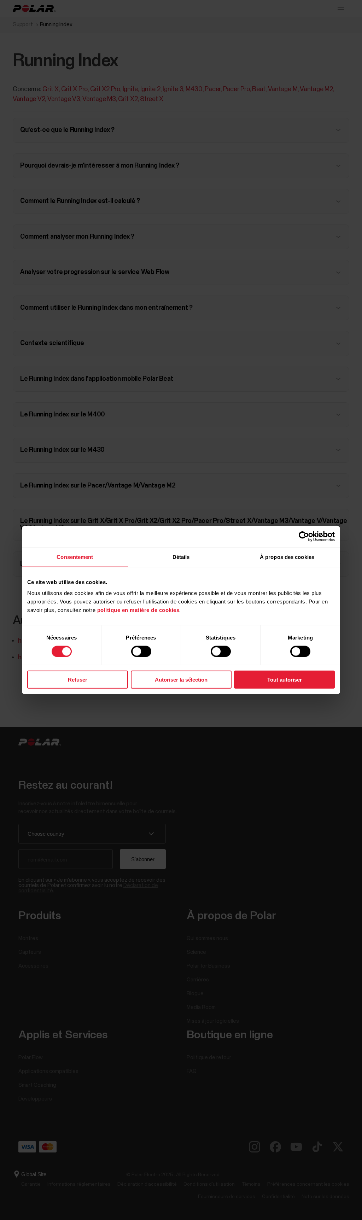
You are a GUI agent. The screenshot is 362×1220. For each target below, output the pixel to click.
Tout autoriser (284, 680)
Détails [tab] (181, 557)
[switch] (141, 651)
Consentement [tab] (75, 557)
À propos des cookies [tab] (287, 557)
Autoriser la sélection (181, 680)
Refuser (77, 680)
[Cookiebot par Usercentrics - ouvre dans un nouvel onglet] (304, 536)
